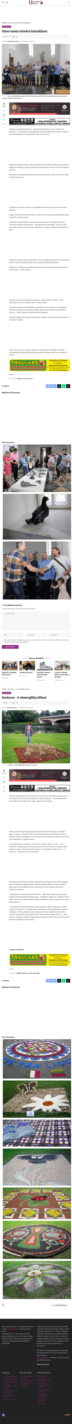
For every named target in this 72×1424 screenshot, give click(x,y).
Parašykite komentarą (60, 1305)
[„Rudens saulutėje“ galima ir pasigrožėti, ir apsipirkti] (62, 665)
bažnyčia (19, 378)
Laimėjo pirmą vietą (25, 672)
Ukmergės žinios (12, 707)
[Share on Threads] (68, 386)
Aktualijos (6, 26)
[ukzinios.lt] (36, 2)
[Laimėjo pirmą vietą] (27, 665)
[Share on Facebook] (10, 36)
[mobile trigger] (3, 2)
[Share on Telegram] (16, 36)
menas (24, 378)
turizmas (30, 378)
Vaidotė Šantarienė (13, 1332)
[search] (69, 2)
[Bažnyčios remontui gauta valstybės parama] (45, 665)
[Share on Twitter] (13, 36)
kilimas (25, 973)
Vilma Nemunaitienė (13, 41)
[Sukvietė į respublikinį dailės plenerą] (10, 665)
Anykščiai (19, 973)
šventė (30, 973)
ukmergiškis (36, 973)
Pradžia (4, 23)
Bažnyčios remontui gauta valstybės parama (43, 675)
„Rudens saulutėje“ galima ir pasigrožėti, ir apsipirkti (62, 675)
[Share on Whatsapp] (4, 119)
